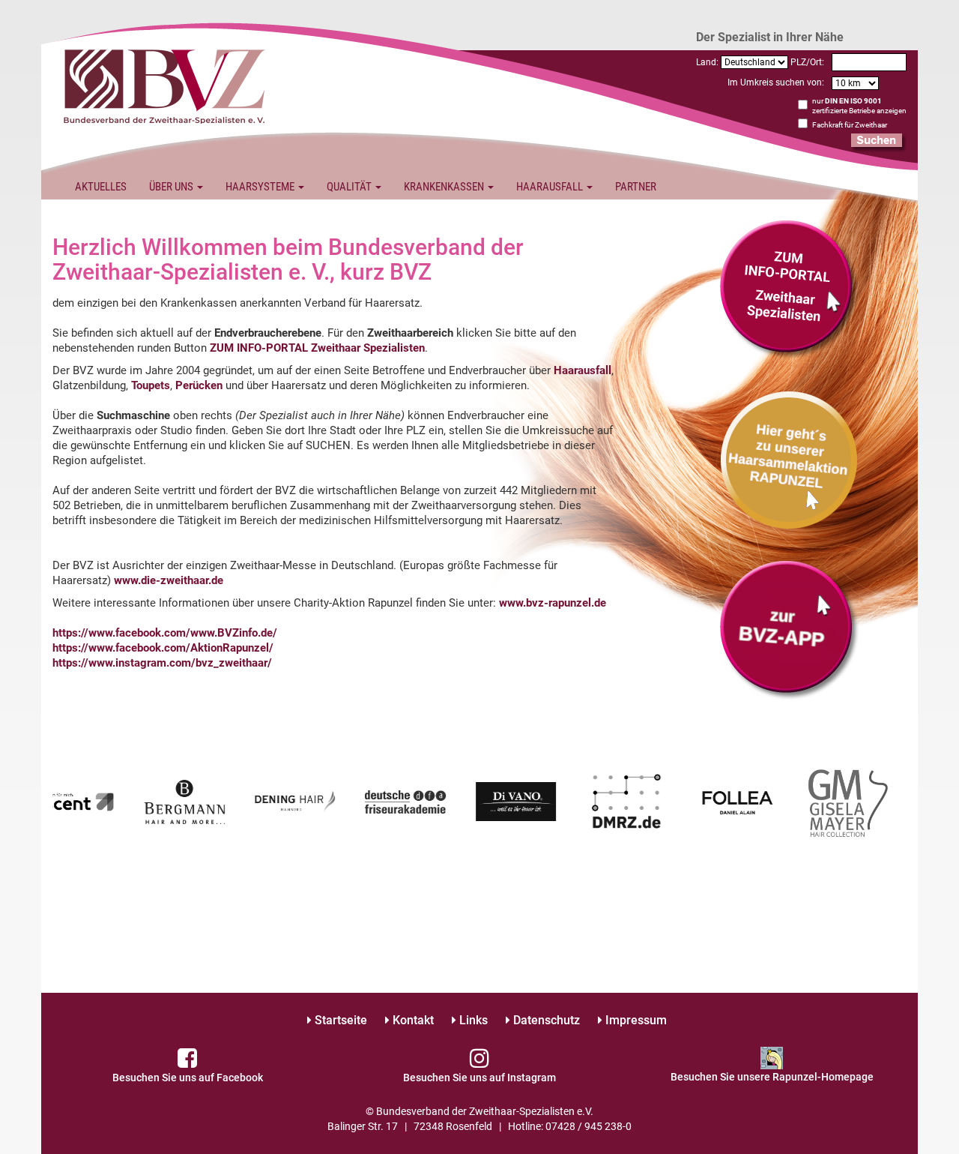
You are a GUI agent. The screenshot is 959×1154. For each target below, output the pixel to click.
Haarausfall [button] (550, 186)
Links (472, 1020)
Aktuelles (101, 186)
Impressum (634, 1020)
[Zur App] (789, 459)
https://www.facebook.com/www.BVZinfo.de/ (164, 633)
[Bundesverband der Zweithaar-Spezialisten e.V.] (165, 84)
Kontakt (412, 1020)
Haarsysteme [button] (261, 186)
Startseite (339, 1020)
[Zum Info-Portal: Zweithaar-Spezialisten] (789, 288)
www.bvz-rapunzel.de (552, 603)
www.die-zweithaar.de (168, 580)
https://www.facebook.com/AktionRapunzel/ (162, 648)
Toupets (150, 385)
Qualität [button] (350, 186)
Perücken (199, 385)
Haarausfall (582, 370)
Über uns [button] (172, 186)
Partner (635, 186)
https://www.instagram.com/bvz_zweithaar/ (162, 663)
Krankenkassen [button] (445, 186)
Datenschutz (545, 1020)
